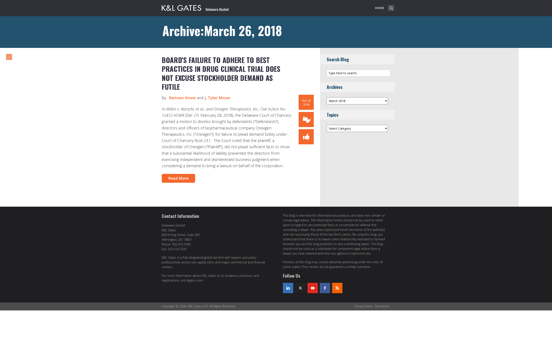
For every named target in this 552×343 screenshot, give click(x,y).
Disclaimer (382, 306)
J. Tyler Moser (218, 97)
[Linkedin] (288, 288)
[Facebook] (325, 288)
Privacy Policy (364, 306)
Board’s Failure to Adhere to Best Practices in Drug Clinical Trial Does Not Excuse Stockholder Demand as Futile (221, 73)
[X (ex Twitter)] (300, 288)
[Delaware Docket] (195, 7)
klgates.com (195, 280)
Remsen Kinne (182, 97)
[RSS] (337, 288)
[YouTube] (312, 288)
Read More (178, 178)
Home (379, 8)
